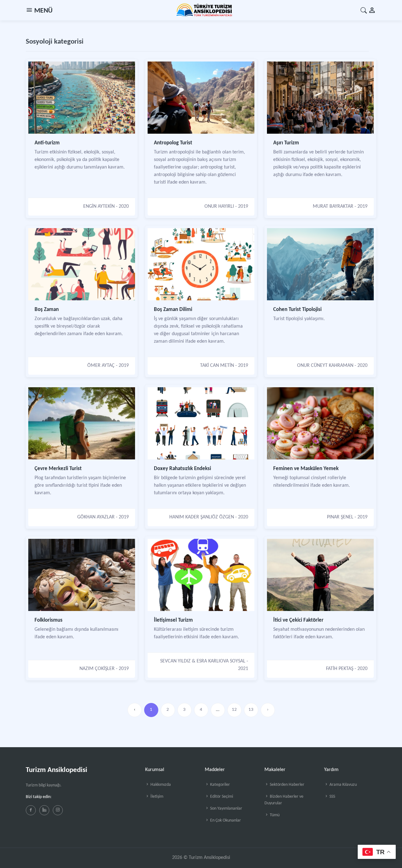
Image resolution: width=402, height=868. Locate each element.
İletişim (156, 796)
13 (250, 709)
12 (234, 709)
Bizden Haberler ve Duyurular (283, 800)
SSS (332, 796)
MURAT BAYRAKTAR (333, 206)
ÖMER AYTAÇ (101, 365)
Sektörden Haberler (286, 784)
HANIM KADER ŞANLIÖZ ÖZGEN (201, 517)
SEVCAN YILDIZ (175, 661)
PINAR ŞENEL (340, 517)
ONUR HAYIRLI (219, 206)
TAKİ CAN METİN (217, 365)
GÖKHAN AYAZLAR (96, 517)
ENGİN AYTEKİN (99, 206)
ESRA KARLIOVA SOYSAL (221, 661)
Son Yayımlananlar (225, 808)
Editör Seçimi (221, 796)
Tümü (274, 815)
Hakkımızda (160, 784)
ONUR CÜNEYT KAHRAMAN (325, 365)
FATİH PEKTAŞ (339, 668)
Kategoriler (219, 784)
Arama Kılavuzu (343, 784)
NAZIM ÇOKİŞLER (97, 668)
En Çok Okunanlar (225, 820)
